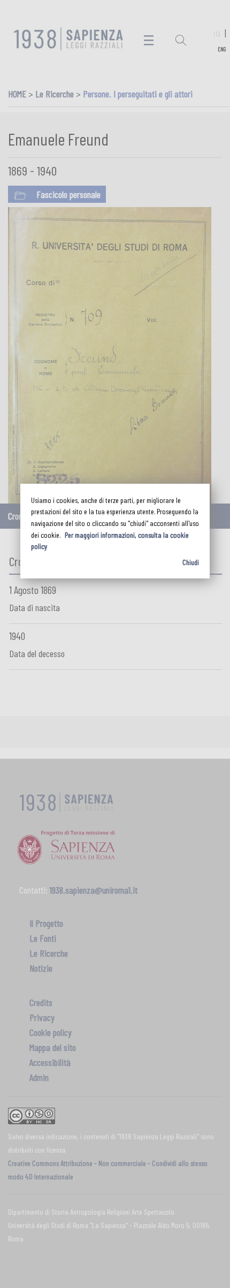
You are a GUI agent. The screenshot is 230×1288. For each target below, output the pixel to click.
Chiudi (190, 562)
